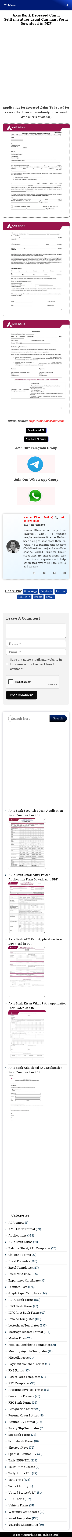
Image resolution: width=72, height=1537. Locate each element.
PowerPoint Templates (24, 1377)
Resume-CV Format (21, 1422)
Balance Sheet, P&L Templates (29, 1248)
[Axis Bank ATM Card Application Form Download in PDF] (26, 997)
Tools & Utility (18, 1486)
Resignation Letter (21, 1409)
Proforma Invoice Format (25, 1389)
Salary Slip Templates (23, 1428)
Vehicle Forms (18, 1505)
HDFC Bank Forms (20, 1299)
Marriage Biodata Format (25, 1332)
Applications (17, 1235)
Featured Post (17, 1287)
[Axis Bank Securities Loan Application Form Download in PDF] (27, 868)
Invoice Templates (21, 1319)
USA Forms (16, 1499)
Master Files (17, 1338)
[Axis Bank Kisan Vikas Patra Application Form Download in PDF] (27, 1061)
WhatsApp (30, 591)
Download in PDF (36, 430)
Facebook (46, 591)
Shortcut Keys (18, 1447)
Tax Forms (15, 1479)
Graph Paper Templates (24, 1293)
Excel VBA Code (19, 1274)
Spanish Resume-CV (22, 1454)
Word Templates (19, 1518)
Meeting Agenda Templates (27, 1351)
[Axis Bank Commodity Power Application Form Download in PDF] (26, 932)
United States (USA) (22, 1492)
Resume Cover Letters (23, 1415)
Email (50, 597)
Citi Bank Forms (19, 1254)
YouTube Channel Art (23, 1524)
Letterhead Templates (23, 1325)
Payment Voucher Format (26, 1364)
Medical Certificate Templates (29, 1344)
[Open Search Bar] (67, 5)
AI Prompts (16, 1222)
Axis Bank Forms (20, 1242)
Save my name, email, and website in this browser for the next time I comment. (36, 664)
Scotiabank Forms (20, 1441)
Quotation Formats (21, 1396)
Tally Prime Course (21, 1467)
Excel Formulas (19, 1261)
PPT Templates (19, 1383)
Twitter (60, 591)
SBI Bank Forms (19, 1434)
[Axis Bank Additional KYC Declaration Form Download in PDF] (26, 1125)
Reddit (38, 597)
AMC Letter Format (21, 1229)
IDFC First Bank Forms (23, 1312)
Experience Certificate (24, 1280)
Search (58, 718)
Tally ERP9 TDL (19, 1460)
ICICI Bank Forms (20, 1306)
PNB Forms (16, 1370)
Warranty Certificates (23, 1512)
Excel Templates (20, 1267)
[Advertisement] (36, 68)
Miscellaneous (18, 1357)
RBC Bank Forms (19, 1402)
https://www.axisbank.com (46, 421)
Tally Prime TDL (19, 1473)
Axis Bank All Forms (36, 439)
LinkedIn (24, 597)
